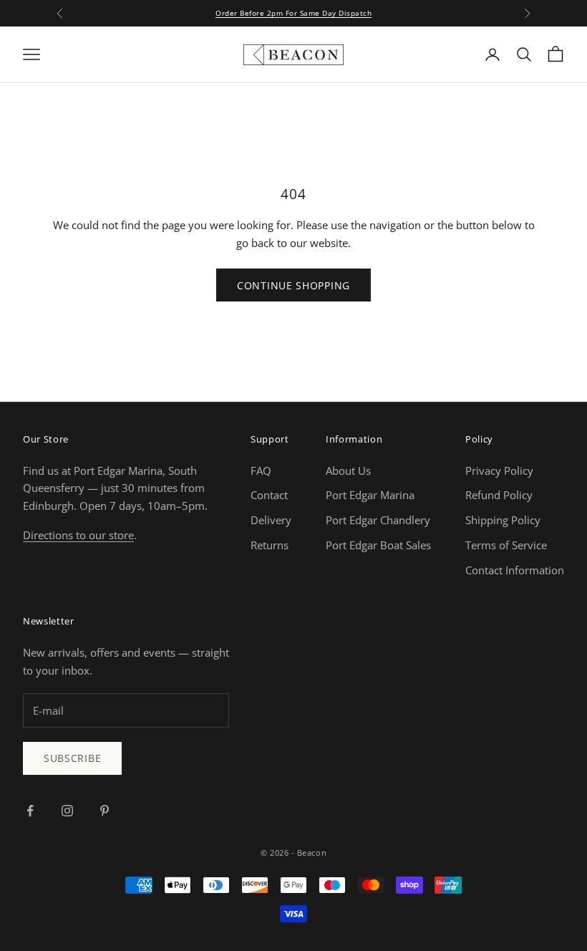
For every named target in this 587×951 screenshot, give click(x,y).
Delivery (271, 520)
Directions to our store (78, 535)
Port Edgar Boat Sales (378, 545)
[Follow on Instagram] (67, 810)
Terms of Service (506, 545)
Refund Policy (499, 495)
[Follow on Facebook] (30, 810)
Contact (269, 495)
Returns (269, 545)
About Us (348, 470)
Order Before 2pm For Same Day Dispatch (293, 13)
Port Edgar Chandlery (378, 520)
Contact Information (514, 570)
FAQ (261, 470)
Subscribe (72, 758)
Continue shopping (293, 285)
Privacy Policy (499, 470)
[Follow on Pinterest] (104, 810)
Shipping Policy (502, 520)
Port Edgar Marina (370, 495)
